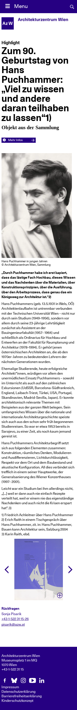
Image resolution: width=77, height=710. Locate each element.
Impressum (10, 687)
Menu (21, 6)
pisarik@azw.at (13, 624)
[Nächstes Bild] (70, 569)
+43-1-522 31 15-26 (15, 619)
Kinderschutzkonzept (17, 700)
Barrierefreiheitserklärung (21, 696)
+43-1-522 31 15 (12, 669)
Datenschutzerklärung (18, 691)
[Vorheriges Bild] (6, 569)
